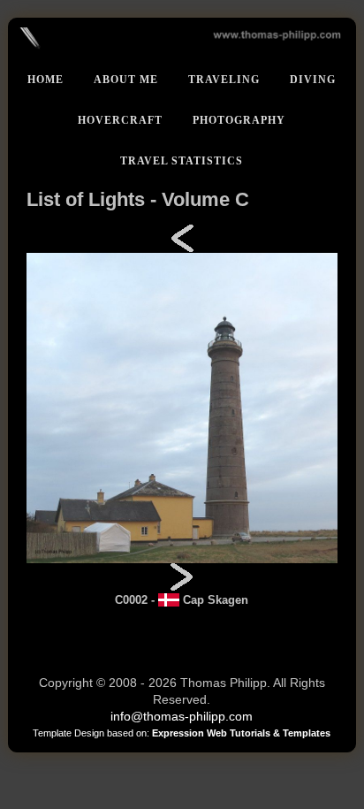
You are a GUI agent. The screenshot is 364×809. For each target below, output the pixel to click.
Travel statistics (181, 161)
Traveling (224, 79)
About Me (126, 79)
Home (45, 79)
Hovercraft (120, 120)
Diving (313, 79)
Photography (239, 120)
